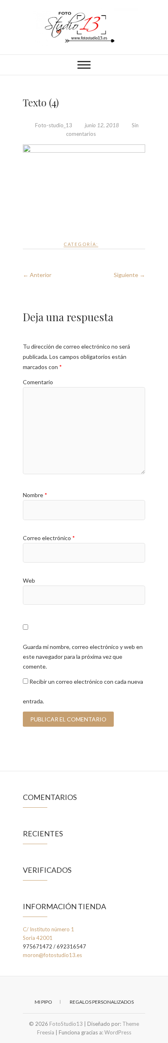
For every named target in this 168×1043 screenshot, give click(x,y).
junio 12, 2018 (102, 125)
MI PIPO (43, 1002)
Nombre (35, 494)
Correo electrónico (49, 537)
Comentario (38, 381)
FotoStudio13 (66, 1023)
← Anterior (37, 274)
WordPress (117, 1032)
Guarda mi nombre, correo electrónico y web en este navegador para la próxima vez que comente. (83, 656)
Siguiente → (129, 274)
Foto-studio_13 (53, 125)
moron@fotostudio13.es (52, 955)
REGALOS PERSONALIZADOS (102, 1002)
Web (29, 580)
